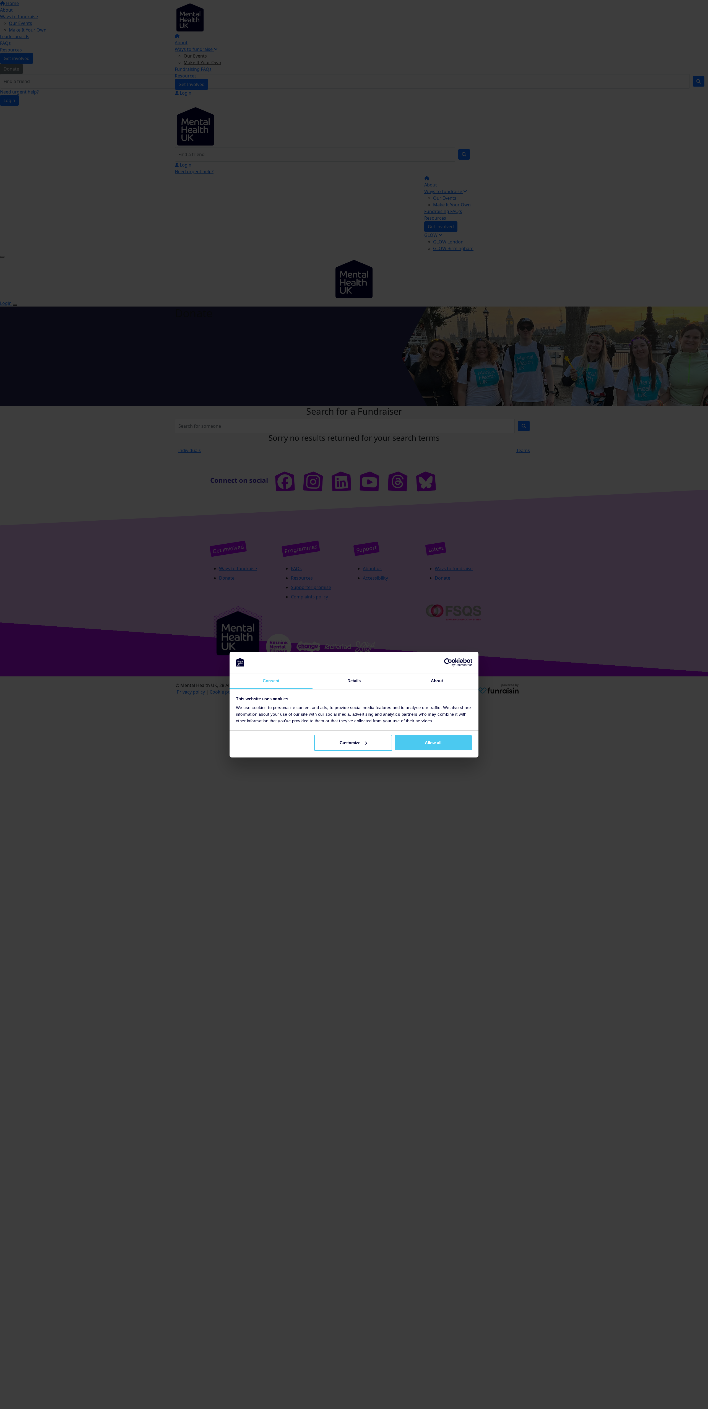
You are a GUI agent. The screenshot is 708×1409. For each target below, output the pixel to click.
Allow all (433, 742)
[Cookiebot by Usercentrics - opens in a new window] (448, 662)
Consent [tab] (271, 680)
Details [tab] (354, 680)
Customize (350, 742)
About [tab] (437, 680)
